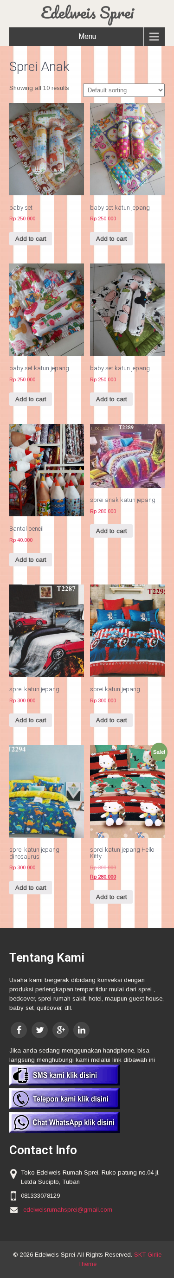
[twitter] (40, 1030)
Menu (87, 36)
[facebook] (19, 1030)
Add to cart (30, 238)
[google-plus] (60, 1030)
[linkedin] (81, 1030)
